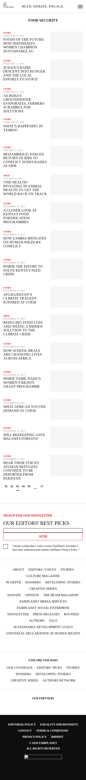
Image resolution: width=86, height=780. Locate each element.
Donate (14, 595)
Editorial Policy (22, 724)
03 (17, 486)
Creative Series (43, 588)
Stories (67, 569)
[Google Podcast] (73, 643)
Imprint (57, 736)
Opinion (32, 595)
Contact (25, 730)
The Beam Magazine (61, 595)
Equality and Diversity (59, 724)
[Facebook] (13, 643)
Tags (53, 620)
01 (6, 486)
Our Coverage (19, 667)
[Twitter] (30, 643)
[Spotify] (56, 643)
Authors (37, 620)
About (18, 569)
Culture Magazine (43, 576)
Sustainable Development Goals (43, 627)
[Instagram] (21, 643)
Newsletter (18, 614)
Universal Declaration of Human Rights (43, 633)
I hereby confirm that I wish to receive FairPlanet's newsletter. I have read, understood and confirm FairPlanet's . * (46, 547)
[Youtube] (38, 643)
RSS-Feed (71, 614)
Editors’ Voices (42, 569)
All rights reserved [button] (43, 748)
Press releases (46, 614)
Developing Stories (62, 582)
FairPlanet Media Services (43, 601)
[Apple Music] (64, 643)
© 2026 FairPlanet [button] (43, 743)
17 (42, 486)
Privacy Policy (69, 549)
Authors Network (59, 680)
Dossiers (33, 582)
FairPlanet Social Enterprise (43, 608)
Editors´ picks (49, 667)
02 (12, 486)
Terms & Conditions (52, 730)
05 (29, 486)
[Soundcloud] (47, 643)
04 (23, 486)
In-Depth (13, 582)
